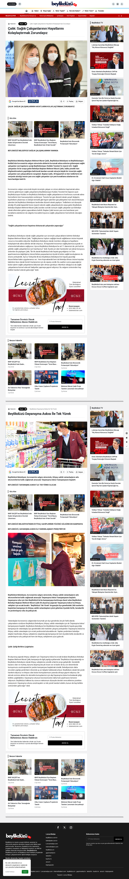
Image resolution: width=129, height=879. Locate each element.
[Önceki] (119, 15)
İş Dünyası (60, 16)
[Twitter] (64, 827)
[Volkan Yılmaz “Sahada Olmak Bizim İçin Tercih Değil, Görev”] (106, 144)
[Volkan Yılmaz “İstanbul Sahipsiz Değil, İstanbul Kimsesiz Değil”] (106, 117)
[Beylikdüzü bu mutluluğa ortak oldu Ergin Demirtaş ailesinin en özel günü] (106, 251)
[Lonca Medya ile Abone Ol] (33, 101)
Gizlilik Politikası (9, 872)
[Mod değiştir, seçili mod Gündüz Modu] (19, 4)
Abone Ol (65, 327)
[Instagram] (71, 827)
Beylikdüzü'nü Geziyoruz (28, 16)
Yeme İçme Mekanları (46, 16)
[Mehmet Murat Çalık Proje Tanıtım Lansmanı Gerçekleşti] (73, 382)
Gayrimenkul (82, 16)
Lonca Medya (12, 4)
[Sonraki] (121, 15)
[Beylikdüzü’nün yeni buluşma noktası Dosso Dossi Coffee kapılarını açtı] (106, 277)
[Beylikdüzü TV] (64, 4)
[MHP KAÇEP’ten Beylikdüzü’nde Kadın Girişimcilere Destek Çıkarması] (20, 133)
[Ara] (113, 4)
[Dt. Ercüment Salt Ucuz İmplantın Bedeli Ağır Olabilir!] (106, 171)
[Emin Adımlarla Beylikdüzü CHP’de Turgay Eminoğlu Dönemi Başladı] (106, 64)
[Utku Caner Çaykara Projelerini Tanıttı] (46, 382)
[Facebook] (58, 827)
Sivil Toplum (71, 16)
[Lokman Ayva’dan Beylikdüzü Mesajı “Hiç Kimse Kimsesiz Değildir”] (106, 38)
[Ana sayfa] (26, 11)
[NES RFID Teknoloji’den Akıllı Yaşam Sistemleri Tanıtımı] (106, 224)
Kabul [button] (25, 872)
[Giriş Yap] (121, 4)
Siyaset (92, 16)
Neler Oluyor (11, 16)
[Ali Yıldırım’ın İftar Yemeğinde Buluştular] (20, 382)
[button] (117, 4)
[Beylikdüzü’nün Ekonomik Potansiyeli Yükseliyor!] (72, 133)
